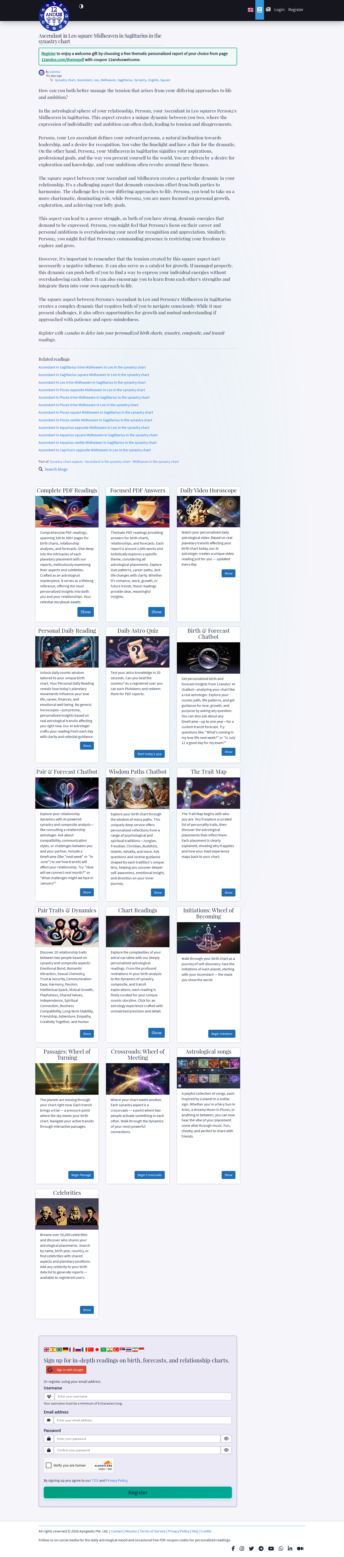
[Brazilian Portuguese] (59, 1349)
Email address (56, 1412)
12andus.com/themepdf (62, 59)
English (153, 80)
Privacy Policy (116, 1480)
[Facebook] (233, 1548)
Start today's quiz (149, 754)
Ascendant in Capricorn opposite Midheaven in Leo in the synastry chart (95, 450)
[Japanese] (97, 1349)
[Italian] (84, 1349)
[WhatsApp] (281, 1548)
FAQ (195, 1531)
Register (296, 9)
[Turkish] (116, 1349)
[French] (72, 1349)
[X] (251, 1548)
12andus (55, 71)
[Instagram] (242, 1548)
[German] (65, 1349)
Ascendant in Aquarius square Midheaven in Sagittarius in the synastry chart (98, 435)
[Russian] (78, 1349)
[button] (81, 6)
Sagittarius (125, 80)
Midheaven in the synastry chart (156, 461)
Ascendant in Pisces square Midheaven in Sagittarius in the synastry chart (96, 412)
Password (52, 1430)
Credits (206, 1531)
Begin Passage (81, 1175)
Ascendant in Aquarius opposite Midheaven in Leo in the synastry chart (94, 427)
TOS (95, 1480)
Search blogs (56, 469)
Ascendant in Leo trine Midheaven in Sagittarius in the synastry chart (92, 382)
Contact (117, 1531)
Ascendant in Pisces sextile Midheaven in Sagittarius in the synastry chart (95, 420)
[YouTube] (271, 1548)
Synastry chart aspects (66, 461)
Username (53, 1388)
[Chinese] (91, 1349)
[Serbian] (122, 1349)
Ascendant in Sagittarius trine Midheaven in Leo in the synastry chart (92, 367)
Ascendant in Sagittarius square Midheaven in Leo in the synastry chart (94, 374)
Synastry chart (65, 80)
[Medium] (300, 1548)
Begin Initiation (221, 1034)
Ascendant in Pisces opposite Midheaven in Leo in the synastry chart (92, 389)
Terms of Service (153, 1531)
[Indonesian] (141, 1349)
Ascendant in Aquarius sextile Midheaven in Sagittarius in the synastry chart (98, 442)
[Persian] (135, 1349)
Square (165, 80)
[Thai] (129, 1349)
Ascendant (84, 80)
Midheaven (108, 80)
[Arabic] (103, 1349)
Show (86, 611)
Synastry (140, 80)
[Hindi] (110, 1349)
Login (279, 9)
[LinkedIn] (290, 1548)
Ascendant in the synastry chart (107, 461)
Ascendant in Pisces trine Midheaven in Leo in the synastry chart (88, 404)
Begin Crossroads (150, 1175)
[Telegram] (261, 1548)
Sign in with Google (70, 1370)
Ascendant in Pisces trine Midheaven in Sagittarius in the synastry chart (94, 397)
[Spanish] (53, 1349)
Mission (131, 1531)
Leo (96, 80)
